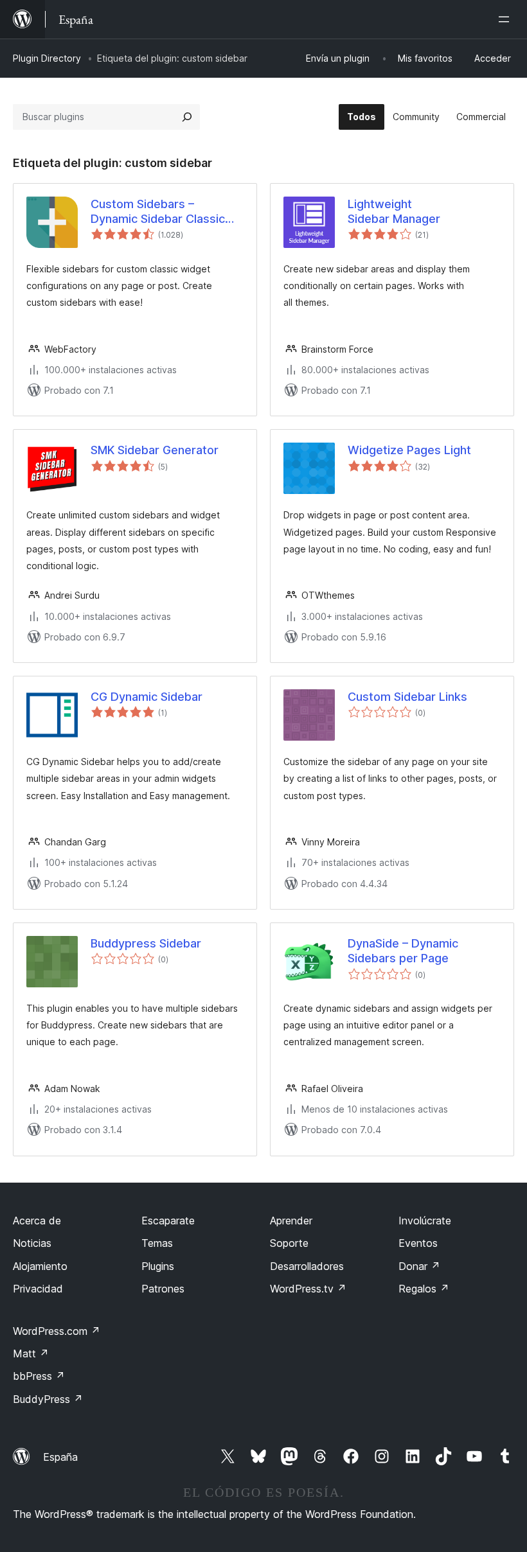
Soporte (289, 1243)
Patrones (162, 1288)
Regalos (423, 1288)
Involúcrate (424, 1220)
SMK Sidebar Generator (155, 450)
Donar (419, 1266)
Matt (31, 1353)
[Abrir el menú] (506, 19)
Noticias (32, 1243)
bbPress (39, 1376)
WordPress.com (56, 1331)
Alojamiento (40, 1266)
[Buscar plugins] (187, 117)
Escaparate (168, 1220)
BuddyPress (48, 1399)
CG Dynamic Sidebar (146, 696)
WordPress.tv (308, 1288)
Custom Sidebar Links (407, 696)
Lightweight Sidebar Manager (394, 211)
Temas (157, 1243)
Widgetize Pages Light (409, 450)
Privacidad (38, 1288)
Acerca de (37, 1220)
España (60, 1457)
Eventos (418, 1243)
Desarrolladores (307, 1266)
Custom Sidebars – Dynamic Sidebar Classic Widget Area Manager (158, 212)
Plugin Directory (47, 58)
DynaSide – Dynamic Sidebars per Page (403, 951)
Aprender (291, 1220)
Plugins (157, 1266)
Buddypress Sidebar (146, 943)
